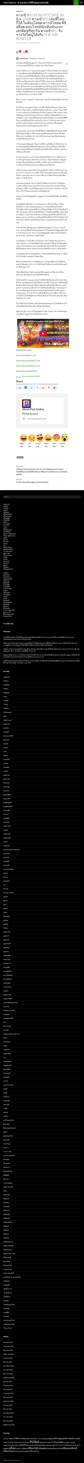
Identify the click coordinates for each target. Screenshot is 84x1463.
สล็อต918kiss (7, 1222)
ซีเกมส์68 (6, 1124)
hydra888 (6, 810)
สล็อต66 (6, 512)
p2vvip (5, 877)
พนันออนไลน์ (7, 1171)
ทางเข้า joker (7, 551)
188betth (6, 693)
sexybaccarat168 (9, 1010)
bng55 (5, 755)
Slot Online (7, 1026)
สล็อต (5, 557)
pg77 (5, 904)
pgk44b (5, 924)
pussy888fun (7, 971)
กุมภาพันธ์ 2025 (8, 1413)
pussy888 (6, 524)
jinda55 (5, 508)
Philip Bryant (36, 43)
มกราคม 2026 (8, 1370)
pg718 (5, 900)
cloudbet (6, 767)
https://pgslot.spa (9, 536)
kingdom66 (7, 838)
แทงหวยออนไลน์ (8, 1324)
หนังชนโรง (7, 577)
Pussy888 (6, 967)
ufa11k (5, 1081)
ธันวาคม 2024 (8, 1421)
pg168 (5, 506)
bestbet (5, 744)
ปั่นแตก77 (6, 1167)
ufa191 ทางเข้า (8, 1085)
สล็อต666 (6, 1206)
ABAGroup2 (7, 720)
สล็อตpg (6, 1230)
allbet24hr (6, 724)
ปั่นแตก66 (6, 608)
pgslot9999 (7, 944)
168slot (5, 681)
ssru (4, 1057)
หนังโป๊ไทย (7, 532)
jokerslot (6, 563)
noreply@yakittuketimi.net (36, 419)
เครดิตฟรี (6, 1285)
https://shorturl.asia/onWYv (26, 371)
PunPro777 (7, 963)
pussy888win (7, 979)
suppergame (7, 1061)
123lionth (6, 677)
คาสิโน (5, 1116)
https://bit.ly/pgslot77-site (26, 355)
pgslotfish (6, 948)
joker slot (6, 553)
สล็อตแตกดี (7, 1257)
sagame (5, 991)
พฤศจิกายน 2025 (9, 1378)
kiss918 (5, 541)
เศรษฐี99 (6, 1312)
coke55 (5, 771)
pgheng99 (6, 592)
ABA (4, 716)
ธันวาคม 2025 (8, 1374)
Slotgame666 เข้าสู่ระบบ (11, 1034)
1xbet (5, 697)
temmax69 (6, 1073)
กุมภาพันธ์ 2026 (8, 1366)
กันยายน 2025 (8, 1385)
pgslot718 (6, 932)
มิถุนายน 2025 (8, 1397)
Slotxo (5, 1038)
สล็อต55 (6, 1199)
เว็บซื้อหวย (6, 1297)
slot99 (5, 510)
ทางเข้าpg (6, 1144)
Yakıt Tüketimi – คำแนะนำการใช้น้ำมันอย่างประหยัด (26, 2)
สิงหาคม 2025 (8, 1389)
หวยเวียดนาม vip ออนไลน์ (12, 1277)
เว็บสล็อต (6, 1308)
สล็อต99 (6, 1226)
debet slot (6, 775)
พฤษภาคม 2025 (8, 1401)
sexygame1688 (8, 1018)
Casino (5, 763)
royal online (7, 987)
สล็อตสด (6, 1238)
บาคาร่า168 (7, 589)
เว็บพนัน (6, 1301)
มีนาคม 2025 (7, 1409)
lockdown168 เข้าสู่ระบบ (11, 849)
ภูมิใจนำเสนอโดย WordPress (11, 1460)
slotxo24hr (7, 1042)
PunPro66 (6, 959)
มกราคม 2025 (8, 1417)
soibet (5, 1046)
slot (4, 545)
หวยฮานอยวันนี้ (8, 1273)
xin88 (5, 1108)
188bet (5, 689)
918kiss (5, 573)
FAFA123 (6, 783)
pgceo (5, 908)
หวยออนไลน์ (7, 616)
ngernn (5, 873)
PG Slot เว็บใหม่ (8, 893)
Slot (4, 1022)
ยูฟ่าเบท (6, 1179)
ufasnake (6, 1104)
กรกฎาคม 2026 (8, 1346)
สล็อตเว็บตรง (7, 514)
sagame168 (7, 995)
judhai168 (6, 834)
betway (5, 747)
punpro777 (7, 612)
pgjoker (5, 920)
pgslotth (6, 951)
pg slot (5, 540)
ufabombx (6, 1100)
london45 (6, 853)
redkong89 (7, 983)
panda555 (6, 881)
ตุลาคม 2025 (7, 1381)
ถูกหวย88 (6, 1140)
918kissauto (7, 712)
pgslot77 (19, 11)
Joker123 (6, 822)
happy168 (6, 798)
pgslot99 (6, 940)
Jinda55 (70, 1438)
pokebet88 (6, 955)
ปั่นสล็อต (6, 1159)
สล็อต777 (6, 1210)
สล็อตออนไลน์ (8, 569)
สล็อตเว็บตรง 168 (9, 1253)
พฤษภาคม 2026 (8, 1354)
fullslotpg (6, 594)
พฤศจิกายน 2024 (9, 1425)
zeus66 (5, 1112)
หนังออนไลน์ (7, 602)
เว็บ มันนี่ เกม (7, 1293)
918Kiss (6, 708)
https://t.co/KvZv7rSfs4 (31, 376)
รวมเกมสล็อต (7, 1183)
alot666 (6, 728)
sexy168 (6, 1006)
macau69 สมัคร (8, 869)
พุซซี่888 (6, 1175)
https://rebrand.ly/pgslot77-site (28, 360)
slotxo (5, 528)
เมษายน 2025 (7, 1405)
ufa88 (5, 1089)
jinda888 (6, 818)
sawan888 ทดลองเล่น (10, 1002)
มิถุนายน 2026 (8, 1350)
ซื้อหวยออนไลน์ (8, 614)
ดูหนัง (5, 598)
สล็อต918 (6, 1218)
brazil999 (6, 759)
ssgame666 (7, 1053)
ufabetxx (6, 1097)
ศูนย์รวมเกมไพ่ (8, 1187)
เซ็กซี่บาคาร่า (7, 1289)
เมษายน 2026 (7, 1358)
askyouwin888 (8, 736)
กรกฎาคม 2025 (8, 1393)
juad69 (5, 830)
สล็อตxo (6, 567)
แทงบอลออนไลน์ (9, 1320)
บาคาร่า (6, 526)
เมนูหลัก (81, 2)
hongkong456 (8, 806)
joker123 (6, 504)
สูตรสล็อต (6, 1261)
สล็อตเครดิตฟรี (8, 1246)
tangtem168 (7, 1065)
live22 (5, 596)
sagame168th (7, 579)
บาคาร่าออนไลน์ (8, 610)
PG (4, 885)
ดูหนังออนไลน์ (8, 549)
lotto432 (6, 857)
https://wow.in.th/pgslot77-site (28, 366)
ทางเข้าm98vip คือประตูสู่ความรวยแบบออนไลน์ (32, 481)
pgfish (5, 912)
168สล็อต (6, 685)
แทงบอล (6, 1316)
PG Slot (5, 889)
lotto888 (6, 861)
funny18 (6, 791)
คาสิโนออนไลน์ (8, 1120)
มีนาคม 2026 (7, 1362)
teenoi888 (6, 1069)
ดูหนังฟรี (6, 583)
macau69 (6, 865)
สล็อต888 (6, 518)
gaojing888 (7, 795)
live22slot (6, 846)
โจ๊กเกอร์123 (7, 555)
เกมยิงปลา (6, 1281)
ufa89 (5, 1093)
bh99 (5, 751)
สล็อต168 (6, 1195)
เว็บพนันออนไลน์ (9, 1304)
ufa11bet (6, 1077)
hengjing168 (7, 802)
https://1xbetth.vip (9, 534)
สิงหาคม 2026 (8, 1342)
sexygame (6, 1014)
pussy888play (8, 975)
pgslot (30, 170)
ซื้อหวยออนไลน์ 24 (9, 1128)
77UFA (5, 704)
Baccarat (6, 740)
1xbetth (6, 700)
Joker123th (7, 826)
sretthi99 (6, 1050)
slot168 (5, 1030)
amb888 (6, 732)
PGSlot (20, 457)
